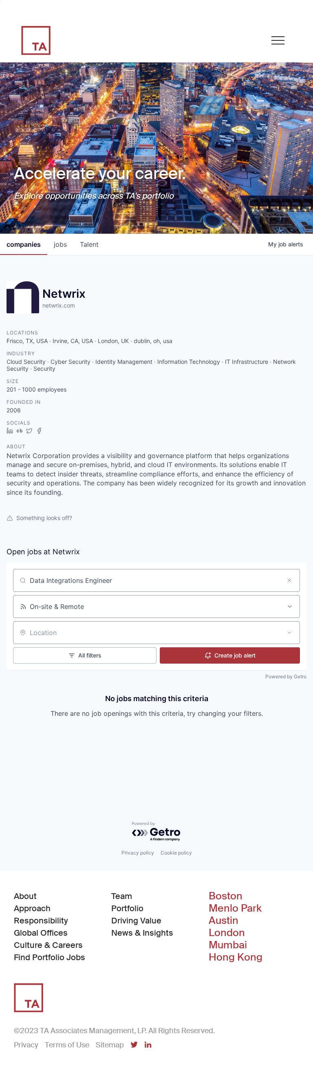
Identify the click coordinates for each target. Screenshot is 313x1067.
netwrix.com (58, 305)
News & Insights (142, 933)
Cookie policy (176, 853)
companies (24, 244)
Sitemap (110, 1045)
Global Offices (41, 933)
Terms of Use (67, 1045)
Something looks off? (44, 517)
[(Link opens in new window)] (134, 1045)
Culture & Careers (48, 945)
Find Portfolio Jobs (49, 957)
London (227, 933)
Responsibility (41, 920)
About (25, 896)
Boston (225, 896)
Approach (32, 908)
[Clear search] (289, 580)
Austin (223, 920)
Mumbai (228, 945)
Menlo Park (235, 908)
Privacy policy (137, 853)
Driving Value (136, 920)
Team (121, 896)
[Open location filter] (289, 633)
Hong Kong (235, 957)
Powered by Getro (285, 676)
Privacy (26, 1045)
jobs (60, 244)
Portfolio (127, 908)
